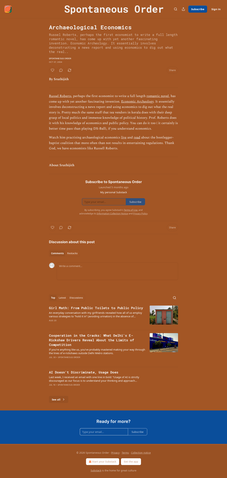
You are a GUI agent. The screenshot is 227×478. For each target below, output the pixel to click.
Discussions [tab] (76, 297)
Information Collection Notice (112, 213)
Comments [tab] (57, 253)
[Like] (52, 70)
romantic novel (157, 96)
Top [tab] (53, 297)
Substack (96, 470)
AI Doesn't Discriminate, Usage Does (83, 372)
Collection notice (141, 452)
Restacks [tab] (72, 253)
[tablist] (64, 253)
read (137, 137)
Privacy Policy (140, 213)
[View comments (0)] (61, 70)
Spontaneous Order (60, 58)
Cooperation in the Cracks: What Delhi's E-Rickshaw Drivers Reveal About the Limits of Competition (91, 340)
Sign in (216, 9)
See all (56, 399)
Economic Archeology (137, 101)
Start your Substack (104, 461)
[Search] (175, 9)
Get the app (131, 461)
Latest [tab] (62, 297)
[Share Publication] (183, 9)
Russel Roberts (60, 96)
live (123, 137)
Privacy (115, 452)
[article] (113, 316)
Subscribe (197, 9)
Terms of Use (130, 210)
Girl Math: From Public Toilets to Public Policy (96, 308)
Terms (125, 452)
